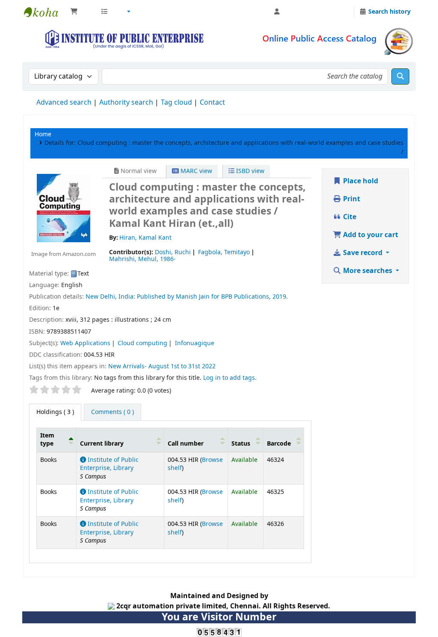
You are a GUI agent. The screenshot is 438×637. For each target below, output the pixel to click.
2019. (280, 296)
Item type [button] (47, 439)
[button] (81, 12)
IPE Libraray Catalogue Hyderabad (45, 12)
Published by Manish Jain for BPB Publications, (204, 296)
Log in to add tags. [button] (230, 377)
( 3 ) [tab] (55, 412)
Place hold (359, 181)
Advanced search (64, 102)
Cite (348, 217)
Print (350, 199)
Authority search (126, 102)
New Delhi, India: (110, 296)
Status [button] (240, 443)
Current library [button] (102, 443)
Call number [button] (186, 443)
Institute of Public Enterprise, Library (109, 464)
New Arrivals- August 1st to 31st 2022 (162, 366)
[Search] (400, 76)
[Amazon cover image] (63, 208)
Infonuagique (194, 343)
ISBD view (249, 171)
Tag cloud (176, 102)
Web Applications (85, 343)
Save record (362, 253)
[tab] (112, 412)
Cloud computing (142, 343)
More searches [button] (367, 271)
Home (43, 134)
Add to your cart (369, 235)
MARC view (195, 171)
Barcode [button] (279, 443)
